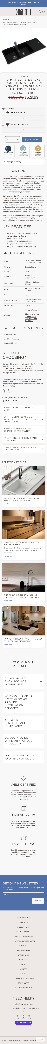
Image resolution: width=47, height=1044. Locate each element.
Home (5, 19)
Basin (23, 964)
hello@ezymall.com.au (23, 1004)
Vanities (23, 969)
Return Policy (23, 922)
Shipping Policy (23, 927)
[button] (4, 11)
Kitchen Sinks (23, 955)
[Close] (43, 2)
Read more (8, 504)
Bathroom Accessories (23, 978)
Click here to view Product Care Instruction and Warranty (32, 317)
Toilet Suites (23, 983)
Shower (23, 974)
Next (44, 51)
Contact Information (23, 936)
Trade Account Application (23, 941)
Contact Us (24, 946)
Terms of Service (23, 932)
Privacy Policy (23, 918)
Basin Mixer (23, 960)
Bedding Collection (23, 988)
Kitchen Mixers (23, 950)
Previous (2, 51)
